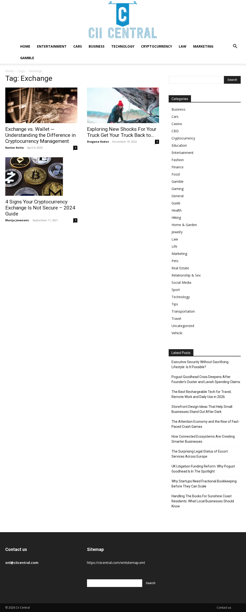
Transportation (183, 311)
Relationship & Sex (186, 275)
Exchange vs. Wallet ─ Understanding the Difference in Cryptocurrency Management (40, 135)
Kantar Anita (14, 147)
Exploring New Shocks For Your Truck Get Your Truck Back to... (121, 132)
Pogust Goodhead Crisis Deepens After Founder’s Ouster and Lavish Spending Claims (206, 379)
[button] (235, 46)
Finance (178, 167)
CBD (175, 131)
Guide (176, 203)
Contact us (224, 608)
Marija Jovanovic (17, 220)
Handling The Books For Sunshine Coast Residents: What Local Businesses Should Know (203, 501)
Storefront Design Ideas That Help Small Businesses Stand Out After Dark (202, 409)
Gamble (27, 58)
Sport (176, 289)
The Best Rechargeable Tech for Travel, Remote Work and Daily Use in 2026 (201, 394)
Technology (122, 46)
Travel (176, 318)
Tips (175, 304)
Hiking (176, 217)
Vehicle (177, 333)
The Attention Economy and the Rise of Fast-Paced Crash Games (206, 424)
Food (176, 174)
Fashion (178, 160)
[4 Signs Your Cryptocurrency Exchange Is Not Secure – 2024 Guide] (41, 176)
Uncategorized (183, 325)
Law (182, 46)
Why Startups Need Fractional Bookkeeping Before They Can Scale (204, 483)
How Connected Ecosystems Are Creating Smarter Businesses (203, 439)
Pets (175, 261)
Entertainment (52, 46)
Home (25, 46)
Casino (177, 123)
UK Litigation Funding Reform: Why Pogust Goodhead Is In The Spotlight (203, 468)
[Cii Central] (123, 20)
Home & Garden (184, 224)
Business (97, 46)
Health (177, 210)
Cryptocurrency (156, 46)
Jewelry (177, 232)
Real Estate (180, 268)
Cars (77, 46)
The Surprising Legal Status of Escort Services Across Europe (200, 453)
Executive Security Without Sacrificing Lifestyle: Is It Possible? (200, 364)
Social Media (181, 282)
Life (174, 246)
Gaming (178, 188)
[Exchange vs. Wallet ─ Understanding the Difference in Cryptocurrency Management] (41, 105)
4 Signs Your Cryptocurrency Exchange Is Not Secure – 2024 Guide (40, 208)
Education (179, 145)
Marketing (203, 46)
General (178, 196)
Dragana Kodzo (98, 141)
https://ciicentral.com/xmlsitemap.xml (116, 562)
